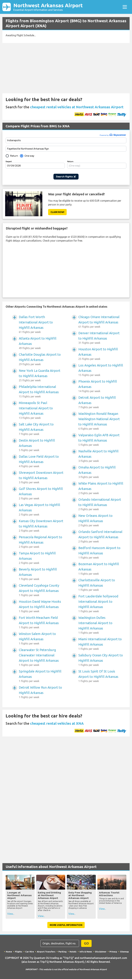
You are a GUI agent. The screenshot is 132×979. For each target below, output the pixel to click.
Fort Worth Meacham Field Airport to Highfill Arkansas (39, 622)
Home (9, 951)
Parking (62, 951)
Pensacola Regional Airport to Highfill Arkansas (40, 541)
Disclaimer (100, 951)
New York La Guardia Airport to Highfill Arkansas (39, 375)
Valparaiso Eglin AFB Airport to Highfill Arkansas (99, 439)
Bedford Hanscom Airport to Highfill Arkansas (99, 552)
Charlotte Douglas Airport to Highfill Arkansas (40, 359)
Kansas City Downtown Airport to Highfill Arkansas (41, 525)
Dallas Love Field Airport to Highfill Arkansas (39, 461)
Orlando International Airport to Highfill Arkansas (99, 504)
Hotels (73, 951)
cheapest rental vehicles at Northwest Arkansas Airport (76, 107)
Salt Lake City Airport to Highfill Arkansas (36, 428)
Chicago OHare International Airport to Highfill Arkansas (98, 321)
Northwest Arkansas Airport (48, 6)
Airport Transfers (46, 951)
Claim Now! (57, 212)
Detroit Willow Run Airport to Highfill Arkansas (40, 692)
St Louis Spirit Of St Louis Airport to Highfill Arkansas (98, 675)
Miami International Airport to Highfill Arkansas (100, 643)
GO (86, 943)
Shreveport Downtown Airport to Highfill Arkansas (41, 477)
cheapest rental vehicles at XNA (57, 723)
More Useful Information (66, 925)
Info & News (86, 951)
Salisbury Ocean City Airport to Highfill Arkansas (100, 659)
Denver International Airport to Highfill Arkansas (99, 337)
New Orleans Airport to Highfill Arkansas (95, 520)
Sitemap (124, 951)
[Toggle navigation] (125, 6)
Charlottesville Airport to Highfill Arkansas (96, 584)
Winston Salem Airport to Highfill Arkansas (37, 638)
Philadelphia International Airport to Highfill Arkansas (39, 391)
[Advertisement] (66, 68)
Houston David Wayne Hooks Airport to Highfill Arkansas (40, 606)
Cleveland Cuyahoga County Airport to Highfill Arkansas (39, 590)
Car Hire (29, 951)
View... (10, 913)
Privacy (113, 951)
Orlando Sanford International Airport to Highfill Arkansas (100, 536)
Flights (18, 951)
